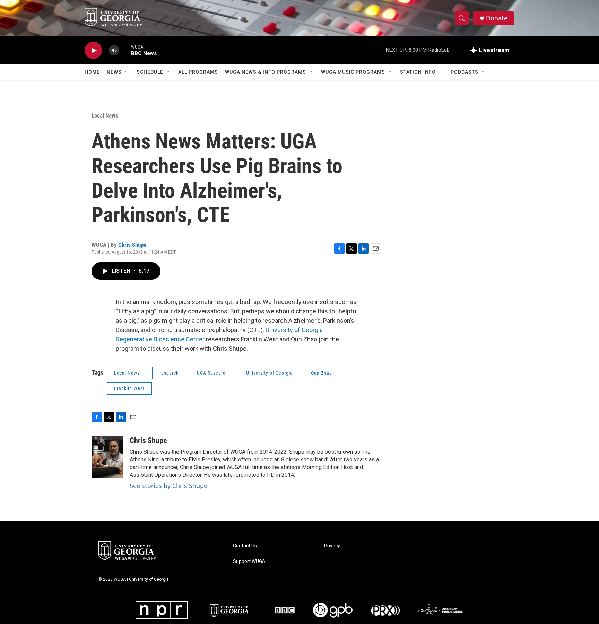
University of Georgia (269, 373)
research (169, 373)
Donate (496, 18)
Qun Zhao (321, 373)
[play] (93, 50)
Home (92, 72)
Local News (105, 115)
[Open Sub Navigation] (127, 72)
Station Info (418, 72)
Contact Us (245, 545)
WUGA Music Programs (353, 72)
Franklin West (129, 388)
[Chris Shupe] (107, 457)
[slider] (125, 50)
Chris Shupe (132, 244)
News (114, 72)
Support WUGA (249, 561)
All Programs (198, 72)
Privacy (332, 545)
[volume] (114, 50)
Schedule (150, 72)
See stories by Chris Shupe (168, 486)
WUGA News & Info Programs (265, 72)
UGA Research (212, 373)
